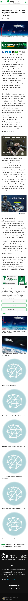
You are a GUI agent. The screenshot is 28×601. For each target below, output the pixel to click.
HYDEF (13, 544)
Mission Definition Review (7, 546)
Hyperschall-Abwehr (20, 544)
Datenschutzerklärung (15, 311)
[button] (26, 287)
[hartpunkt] (14, 1)
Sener (19, 546)
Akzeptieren (14, 301)
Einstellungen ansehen (14, 309)
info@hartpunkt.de (10, 579)
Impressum (24, 311)
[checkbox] (3, 598)
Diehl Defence (8, 544)
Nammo (15, 546)
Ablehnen (14, 305)
